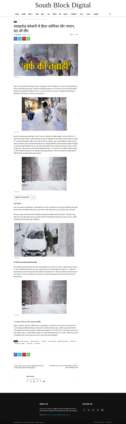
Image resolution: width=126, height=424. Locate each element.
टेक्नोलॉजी (73, 14)
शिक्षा (42, 14)
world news (37, 343)
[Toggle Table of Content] (32, 197)
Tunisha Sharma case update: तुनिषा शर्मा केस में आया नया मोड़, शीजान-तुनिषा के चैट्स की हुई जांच (28, 367)
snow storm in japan (20, 343)
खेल (60, 14)
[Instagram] (31, 381)
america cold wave (23, 341)
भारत (81, 14)
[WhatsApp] (28, 39)
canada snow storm (35, 341)
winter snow (30, 343)
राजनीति (23, 14)
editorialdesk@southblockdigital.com (58, 415)
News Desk (18, 34)
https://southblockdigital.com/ (34, 379)
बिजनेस (55, 14)
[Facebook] (15, 39)
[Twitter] (20, 39)
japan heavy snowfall (63, 341)
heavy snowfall (52, 341)
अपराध (88, 14)
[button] (110, 14)
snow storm (73, 341)
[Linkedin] (35, 381)
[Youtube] (44, 381)
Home (17, 14)
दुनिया (37, 14)
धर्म (48, 14)
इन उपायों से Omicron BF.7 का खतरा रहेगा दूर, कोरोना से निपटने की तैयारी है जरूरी (63, 367)
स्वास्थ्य (65, 14)
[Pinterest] (24, 39)
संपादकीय (96, 14)
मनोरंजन (30, 14)
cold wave (44, 341)
